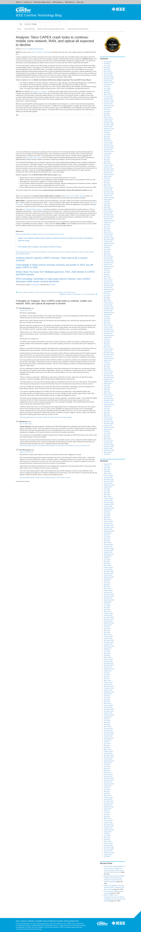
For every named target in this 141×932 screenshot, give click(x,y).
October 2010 (108, 425)
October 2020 (108, 195)
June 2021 (107, 180)
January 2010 (108, 442)
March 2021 (107, 186)
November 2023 (109, 125)
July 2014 (107, 339)
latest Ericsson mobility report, (74, 196)
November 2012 (109, 377)
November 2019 (109, 216)
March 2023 (107, 140)
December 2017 (109, 261)
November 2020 (109, 194)
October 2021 (108, 172)
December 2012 (109, 375)
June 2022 (107, 157)
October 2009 (108, 448)
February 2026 (108, 73)
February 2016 (108, 303)
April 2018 (107, 253)
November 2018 (109, 239)
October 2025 (108, 80)
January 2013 (108, 374)
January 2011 (108, 420)
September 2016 (109, 289)
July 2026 (107, 63)
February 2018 (108, 257)
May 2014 (107, 343)
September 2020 (109, 197)
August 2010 (108, 429)
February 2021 (108, 188)
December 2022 (109, 146)
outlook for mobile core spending (40, 52)
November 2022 (109, 148)
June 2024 (107, 111)
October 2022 (108, 149)
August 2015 (108, 314)
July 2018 (107, 247)
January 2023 (108, 144)
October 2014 (108, 333)
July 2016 (107, 293)
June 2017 (107, 272)
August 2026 (108, 61)
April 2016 (107, 299)
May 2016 (107, 297)
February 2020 (108, 211)
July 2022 (107, 155)
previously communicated (34, 157)
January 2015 (108, 328)
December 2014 (109, 329)
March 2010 (107, 439)
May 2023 (107, 136)
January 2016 (108, 305)
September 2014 (109, 335)
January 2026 (108, 75)
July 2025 (107, 86)
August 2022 (108, 153)
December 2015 (109, 307)
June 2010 (107, 433)
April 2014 (107, 345)
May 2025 (107, 90)
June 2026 (107, 65)
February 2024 (108, 119)
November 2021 (109, 171)
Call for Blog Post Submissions (77, 29)
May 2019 (107, 228)
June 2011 (107, 410)
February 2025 (108, 96)
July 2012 (107, 385)
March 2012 (107, 393)
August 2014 (108, 337)
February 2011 (108, 418)
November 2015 (109, 308)
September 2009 (109, 450)
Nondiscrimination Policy (71, 921)
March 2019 (107, 232)
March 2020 (107, 209)
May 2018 (107, 251)
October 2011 (108, 402)
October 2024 (108, 103)
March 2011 (107, 416)
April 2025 (107, 92)
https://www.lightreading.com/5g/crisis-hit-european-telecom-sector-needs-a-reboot (45, 477)
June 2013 (107, 364)
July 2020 (107, 201)
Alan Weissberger (38, 49)
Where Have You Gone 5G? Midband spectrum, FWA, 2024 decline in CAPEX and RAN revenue (55, 273)
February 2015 (108, 326)
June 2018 (107, 249)
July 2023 (107, 132)
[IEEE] (117, 9)
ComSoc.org (27, 2)
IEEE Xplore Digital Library (42, 2)
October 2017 (108, 264)
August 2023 (108, 130)
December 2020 (109, 192)
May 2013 (107, 366)
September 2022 (109, 151)
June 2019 (107, 226)
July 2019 (107, 224)
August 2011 (107, 406)
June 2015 (107, 318)
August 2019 (108, 222)
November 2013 (109, 354)
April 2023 (107, 138)
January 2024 (108, 121)
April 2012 (107, 391)
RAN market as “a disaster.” (38, 91)
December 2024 (109, 100)
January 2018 (108, 259)
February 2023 (108, 142)
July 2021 (107, 178)
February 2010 (108, 441)
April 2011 (107, 414)
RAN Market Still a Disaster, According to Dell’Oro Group (39, 247)
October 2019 (108, 218)
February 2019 (108, 234)
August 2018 (108, 245)
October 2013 (108, 356)
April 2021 (107, 184)
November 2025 (109, 79)
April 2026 (107, 69)
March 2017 (107, 278)
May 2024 (107, 113)
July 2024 (107, 109)
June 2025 (107, 88)
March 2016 (107, 301)
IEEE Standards (57, 2)
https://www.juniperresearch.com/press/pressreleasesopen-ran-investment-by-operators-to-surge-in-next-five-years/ (55, 445)
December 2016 (109, 284)
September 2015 (109, 312)
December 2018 (109, 238)
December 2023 (109, 123)
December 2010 (109, 421)
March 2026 (107, 71)
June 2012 (107, 387)
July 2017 (107, 270)
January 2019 (108, 236)
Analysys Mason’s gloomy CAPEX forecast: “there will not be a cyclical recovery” (51, 259)
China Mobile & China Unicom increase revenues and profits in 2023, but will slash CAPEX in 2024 (54, 266)
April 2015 (107, 322)
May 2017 (107, 274)
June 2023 (107, 134)
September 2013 (109, 358)
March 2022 (107, 163)
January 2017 (108, 282)
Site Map (31, 921)
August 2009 (108, 452)
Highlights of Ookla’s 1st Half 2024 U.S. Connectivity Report (77, 294)
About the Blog (29, 29)
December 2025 (109, 77)
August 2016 (108, 291)
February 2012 (108, 395)
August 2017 (108, 268)
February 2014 (108, 349)
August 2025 (108, 84)
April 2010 (107, 437)
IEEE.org (18, 2)
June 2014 (107, 341)
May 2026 (107, 67)
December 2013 (109, 352)
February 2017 (108, 280)
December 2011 (109, 398)
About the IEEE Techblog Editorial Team (50, 29)
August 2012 (108, 383)
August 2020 (108, 199)
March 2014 (107, 347)
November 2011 (109, 400)
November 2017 (109, 262)
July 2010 (107, 431)
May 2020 (107, 205)
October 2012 (108, 379)
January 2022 (108, 167)
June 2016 (107, 295)
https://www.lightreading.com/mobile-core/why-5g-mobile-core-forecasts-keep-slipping (46, 417)
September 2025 (109, 82)
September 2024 (109, 105)
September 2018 (109, 243)
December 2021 (109, 169)
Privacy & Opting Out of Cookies (53, 921)
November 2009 (109, 446)
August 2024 (108, 107)
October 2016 (108, 287)
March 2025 (107, 94)
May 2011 (107, 412)
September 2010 (109, 427)
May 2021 (107, 182)
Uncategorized (35, 284)
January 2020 (108, 213)
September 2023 (109, 128)
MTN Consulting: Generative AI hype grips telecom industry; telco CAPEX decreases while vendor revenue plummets (53, 280)
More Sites (80, 2)
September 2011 (109, 404)
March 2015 (107, 324)
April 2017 (107, 276)
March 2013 (107, 370)
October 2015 (108, 310)
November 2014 (109, 331)
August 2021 (108, 176)
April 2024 (107, 115)
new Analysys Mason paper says (34, 209)
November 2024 (109, 102)
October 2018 (108, 241)
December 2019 (109, 215)
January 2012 (108, 397)
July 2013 (107, 362)
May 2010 (107, 435)
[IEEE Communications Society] (102, 924)
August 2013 (108, 360)
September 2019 (109, 220)
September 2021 (109, 174)
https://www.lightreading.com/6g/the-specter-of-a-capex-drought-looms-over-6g (40, 234)
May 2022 (107, 159)
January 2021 (108, 190)
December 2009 (109, 444)
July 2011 (107, 408)
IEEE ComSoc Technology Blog (39, 15)
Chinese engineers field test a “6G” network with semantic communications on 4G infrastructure (46, 292)
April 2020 (107, 207)
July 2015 (107, 316)
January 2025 (108, 98)
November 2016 (109, 285)
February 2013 (108, 372)
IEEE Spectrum (69, 2)
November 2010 (109, 423)
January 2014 (108, 351)
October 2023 (108, 126)
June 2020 (107, 203)
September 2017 (109, 266)
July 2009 (107, 454)
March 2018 (107, 255)
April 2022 (107, 161)
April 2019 (107, 230)
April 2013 (107, 368)
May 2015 (107, 320)
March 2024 (107, 117)
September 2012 (109, 381)
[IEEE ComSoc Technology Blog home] (24, 10)
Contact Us (24, 921)
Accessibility (38, 921)
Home (19, 29)
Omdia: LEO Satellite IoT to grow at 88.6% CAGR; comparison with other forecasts (114, 887)
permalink (52, 284)
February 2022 (108, 165)
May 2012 (107, 389)
